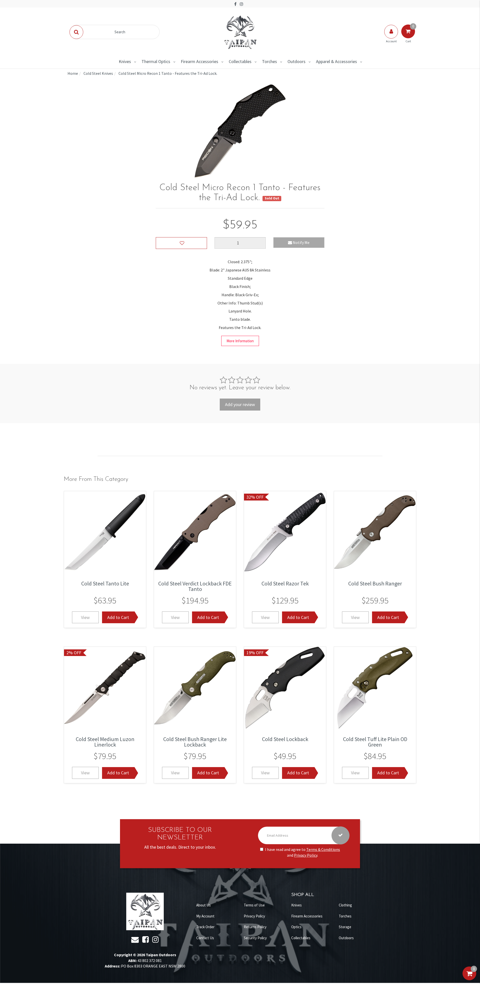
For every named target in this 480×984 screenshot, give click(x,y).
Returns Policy (255, 926)
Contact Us (205, 937)
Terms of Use (254, 905)
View (85, 617)
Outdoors (297, 61)
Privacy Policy (305, 855)
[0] (469, 978)
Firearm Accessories (199, 61)
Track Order (205, 926)
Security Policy (255, 937)
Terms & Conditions (323, 849)
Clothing (345, 905)
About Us (203, 905)
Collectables (240, 61)
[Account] (391, 36)
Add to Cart (118, 617)
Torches (269, 61)
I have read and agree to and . (302, 852)
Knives (125, 61)
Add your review (240, 404)
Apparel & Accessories (336, 61)
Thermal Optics (156, 61)
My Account (205, 916)
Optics (296, 926)
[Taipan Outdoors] (240, 31)
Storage (345, 926)
